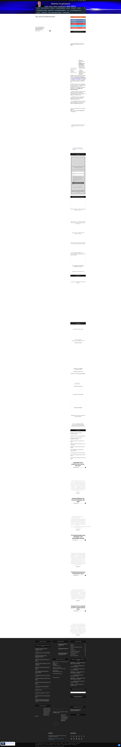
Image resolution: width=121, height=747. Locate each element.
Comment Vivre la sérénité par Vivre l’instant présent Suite (78, 607)
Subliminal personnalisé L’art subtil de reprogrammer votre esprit (76, 438)
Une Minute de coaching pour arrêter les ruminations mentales (76, 433)
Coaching (79, 8)
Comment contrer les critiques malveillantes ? (42, 686)
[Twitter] (83, 0)
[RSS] (77, 0)
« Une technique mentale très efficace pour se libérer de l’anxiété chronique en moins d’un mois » (78, 222)
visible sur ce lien (57, 712)
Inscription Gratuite (78, 182)
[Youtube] (85, 0)
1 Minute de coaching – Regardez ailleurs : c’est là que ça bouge (77, 444)
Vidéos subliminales (78, 407)
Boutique (68, 8)
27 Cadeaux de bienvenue (60, 8)
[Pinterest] (75, 0)
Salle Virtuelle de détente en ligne (78, 329)
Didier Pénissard (37, 30)
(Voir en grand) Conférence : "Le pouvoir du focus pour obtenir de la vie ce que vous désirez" (78, 253)
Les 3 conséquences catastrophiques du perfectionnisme (39, 28)
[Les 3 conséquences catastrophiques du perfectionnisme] (43, 22)
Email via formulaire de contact (57, 673)
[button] (84, 8)
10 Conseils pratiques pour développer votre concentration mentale (78, 537)
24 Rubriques (73, 8)
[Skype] (79, 0)
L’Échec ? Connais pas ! (38, 689)
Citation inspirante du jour (75, 10)
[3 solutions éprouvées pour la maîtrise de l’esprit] (78, 582)
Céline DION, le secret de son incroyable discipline (42, 652)
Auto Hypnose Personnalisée (78, 394)
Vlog (68, 10)
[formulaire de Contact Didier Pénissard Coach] (55, 645)
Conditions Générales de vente (57, 671)
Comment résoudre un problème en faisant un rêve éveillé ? (78, 458)
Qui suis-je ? (52, 8)
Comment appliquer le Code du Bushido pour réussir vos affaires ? (77, 450)
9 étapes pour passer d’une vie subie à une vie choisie (77, 441)
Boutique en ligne (55, 670)
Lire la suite (77, 529)
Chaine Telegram (66, 12)
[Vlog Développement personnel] (55, 649)
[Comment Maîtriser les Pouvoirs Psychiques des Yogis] (78, 510)
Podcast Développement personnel (55, 12)
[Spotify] (80, 0)
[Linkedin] (72, 0)
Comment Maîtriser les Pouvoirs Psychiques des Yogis (78, 500)
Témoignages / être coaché (42, 10)
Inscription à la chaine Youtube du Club (78, 271)
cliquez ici (72, 109)
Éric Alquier (72, 684)
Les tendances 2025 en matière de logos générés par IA (42, 696)
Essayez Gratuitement (78, 339)
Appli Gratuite (44, 12)
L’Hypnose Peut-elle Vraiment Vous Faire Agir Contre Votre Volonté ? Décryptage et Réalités (42, 700)
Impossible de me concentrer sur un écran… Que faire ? (78, 464)
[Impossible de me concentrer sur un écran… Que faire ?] (78, 474)
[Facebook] (69, 0)
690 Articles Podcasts (45, 8)
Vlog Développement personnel (63, 648)
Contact (38, 12)
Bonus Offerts (51, 10)
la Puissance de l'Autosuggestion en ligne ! (78, 340)
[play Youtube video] (78, 38)
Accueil (38, 8)
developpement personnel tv (60, 10)
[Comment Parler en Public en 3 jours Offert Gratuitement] (54, 654)
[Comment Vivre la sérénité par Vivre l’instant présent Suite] (78, 617)
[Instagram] (71, 0)
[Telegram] (82, 0)
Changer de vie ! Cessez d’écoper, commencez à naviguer (77, 447)
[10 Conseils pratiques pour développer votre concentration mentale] (78, 546)
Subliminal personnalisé (78, 386)
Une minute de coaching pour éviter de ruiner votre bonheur (77, 455)
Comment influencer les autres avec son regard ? (77, 452)
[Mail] (74, 0)
